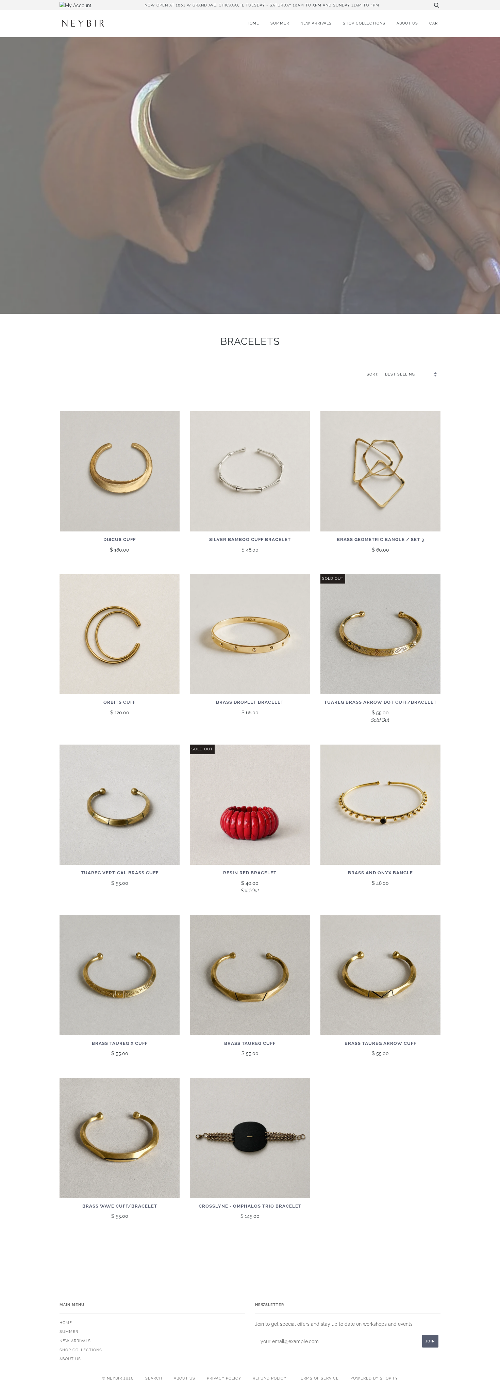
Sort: (373, 374)
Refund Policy (269, 1378)
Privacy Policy (224, 1378)
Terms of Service (318, 1378)
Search (153, 1378)
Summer (279, 23)
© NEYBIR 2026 (118, 1378)
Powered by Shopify (374, 1378)
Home (253, 23)
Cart (434, 23)
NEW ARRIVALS (316, 23)
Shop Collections (364, 23)
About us (407, 23)
